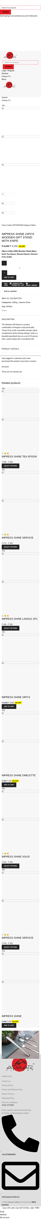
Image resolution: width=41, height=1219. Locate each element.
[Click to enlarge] (4, 217)
